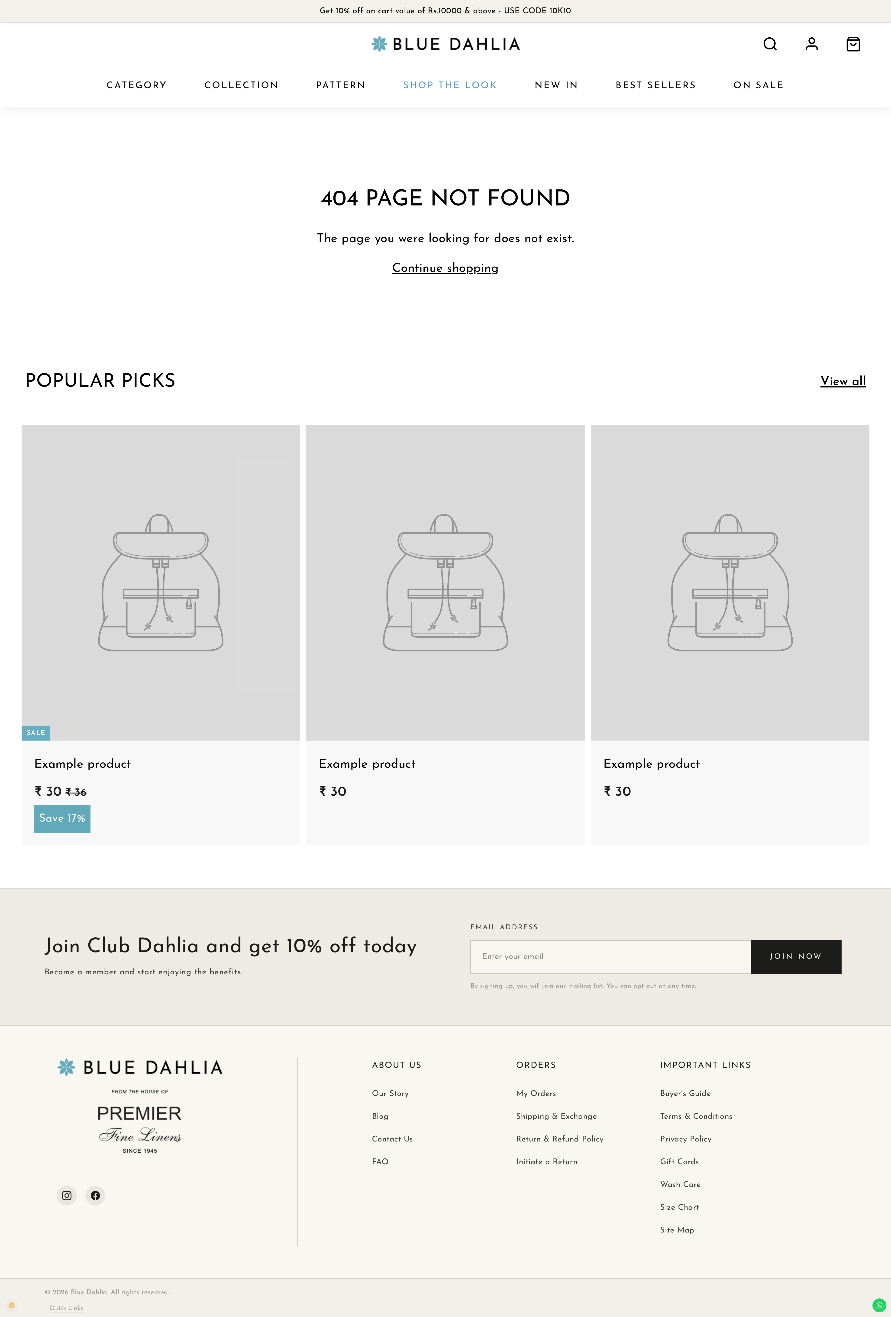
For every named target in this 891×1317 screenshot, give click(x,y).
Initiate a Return (547, 1162)
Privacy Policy (685, 1139)
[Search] (770, 44)
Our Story (390, 1094)
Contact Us (392, 1139)
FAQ (380, 1162)
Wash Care (680, 1185)
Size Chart (679, 1208)
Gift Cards (679, 1162)
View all (843, 382)
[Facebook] (95, 1196)
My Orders (536, 1094)
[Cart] (853, 44)
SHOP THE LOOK (450, 86)
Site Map (677, 1230)
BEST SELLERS (656, 86)
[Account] (812, 44)
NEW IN (556, 86)
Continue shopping (445, 269)
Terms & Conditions (696, 1117)
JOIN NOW (796, 957)
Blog (380, 1117)
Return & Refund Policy (560, 1139)
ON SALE (758, 86)
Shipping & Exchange (556, 1117)
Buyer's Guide (685, 1094)
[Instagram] (67, 1196)
